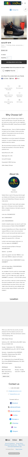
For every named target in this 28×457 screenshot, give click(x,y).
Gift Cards (19, 102)
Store (2, 45)
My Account (19, 88)
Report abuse (19, 449)
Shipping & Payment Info (11, 445)
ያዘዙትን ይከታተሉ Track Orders (8, 95)
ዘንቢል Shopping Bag (8, 102)
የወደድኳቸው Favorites (19, 95)
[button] (9, 70)
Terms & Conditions (10, 443)
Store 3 (3, 47)
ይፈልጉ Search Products (8, 88)
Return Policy (21, 445)
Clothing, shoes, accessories (14, 45)
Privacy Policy (19, 443)
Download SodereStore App (15, 446)
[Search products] (25, 9)
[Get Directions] (6, 376)
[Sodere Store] (12, 3)
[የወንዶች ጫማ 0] (14, 27)
